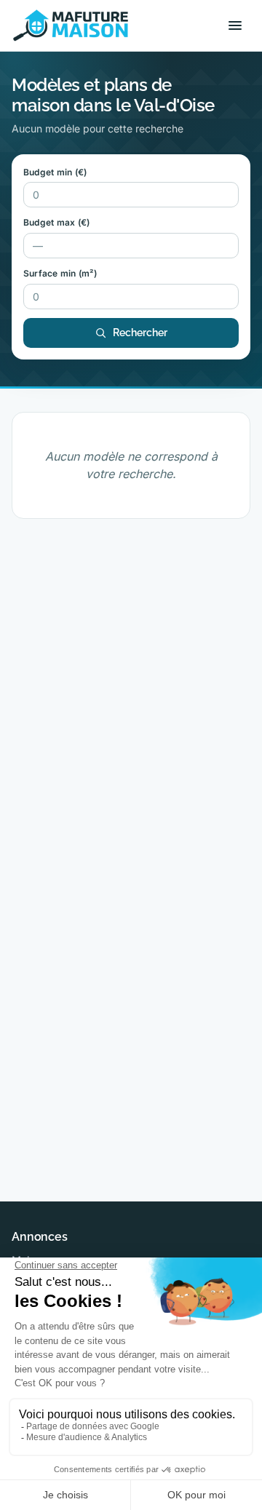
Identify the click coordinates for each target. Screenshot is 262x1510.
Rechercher (140, 332)
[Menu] (235, 25)
